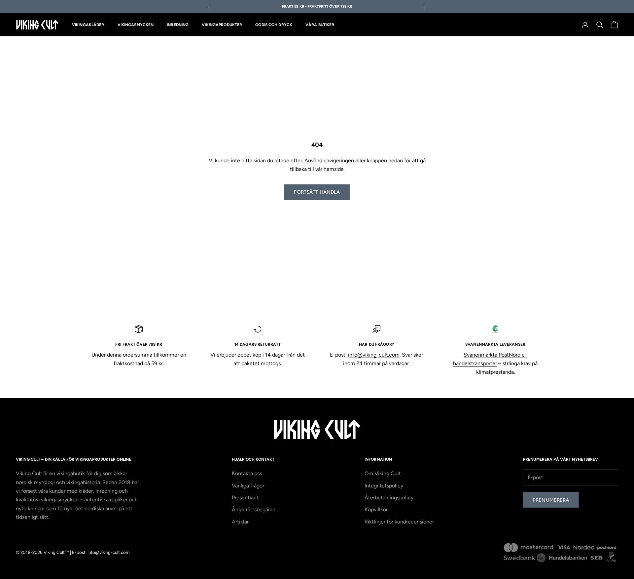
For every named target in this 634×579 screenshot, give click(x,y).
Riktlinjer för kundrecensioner (399, 522)
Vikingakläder (88, 24)
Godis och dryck (273, 24)
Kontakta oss (247, 473)
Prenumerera (551, 500)
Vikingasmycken (136, 24)
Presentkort (245, 497)
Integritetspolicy (384, 485)
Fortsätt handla (317, 192)
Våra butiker (319, 24)
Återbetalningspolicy (389, 497)
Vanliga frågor (248, 485)
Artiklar (240, 522)
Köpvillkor (376, 509)
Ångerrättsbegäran (253, 509)
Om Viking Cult (383, 473)
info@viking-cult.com (374, 355)
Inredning (178, 24)
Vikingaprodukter (222, 24)
